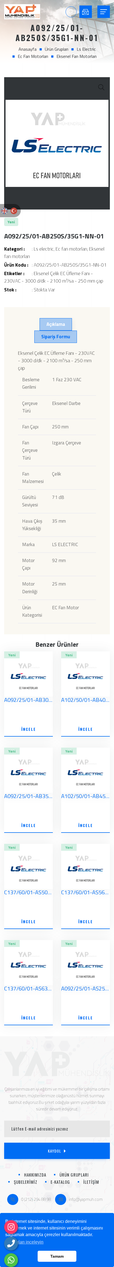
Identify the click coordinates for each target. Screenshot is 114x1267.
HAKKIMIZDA (35, 1175)
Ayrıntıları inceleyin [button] (24, 1242)
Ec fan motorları (33, 56)
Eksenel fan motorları (76, 56)
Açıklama (55, 324)
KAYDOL (54, 1151)
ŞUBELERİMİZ (25, 1182)
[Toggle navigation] (103, 12)
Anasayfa (28, 49)
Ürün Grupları (56, 49)
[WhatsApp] (11, 1260)
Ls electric (86, 49)
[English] (4, 210)
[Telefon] (11, 1243)
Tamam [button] (57, 1256)
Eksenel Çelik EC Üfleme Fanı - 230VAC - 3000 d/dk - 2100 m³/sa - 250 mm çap (53, 277)
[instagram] (11, 1227)
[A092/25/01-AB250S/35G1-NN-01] (57, 143)
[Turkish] (14, 210)
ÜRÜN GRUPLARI (74, 1175)
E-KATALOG (60, 1182)
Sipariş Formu (55, 336)
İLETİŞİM (91, 1182)
